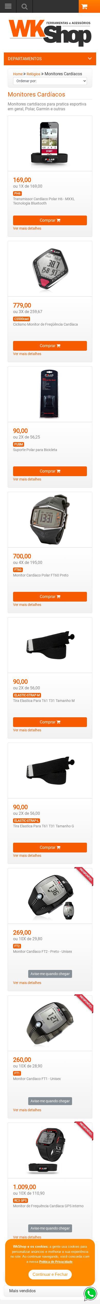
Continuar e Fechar (50, 1274)
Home (18, 74)
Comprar (48, 220)
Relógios (33, 74)
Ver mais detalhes (27, 228)
